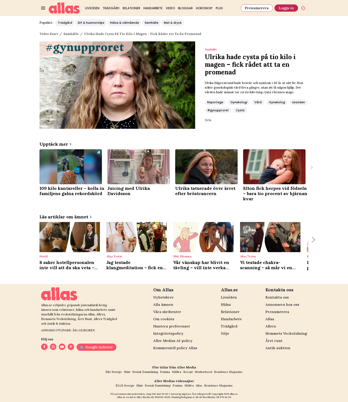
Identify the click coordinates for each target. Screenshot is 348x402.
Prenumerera (257, 8)
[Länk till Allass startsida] (64, 8)
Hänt (127, 372)
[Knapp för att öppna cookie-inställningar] (303, 8)
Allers (270, 326)
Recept (188, 372)
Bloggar (185, 8)
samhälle (71, 34)
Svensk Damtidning (145, 372)
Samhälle (151, 23)
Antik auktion (277, 348)
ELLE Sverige (125, 385)
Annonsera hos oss (282, 304)
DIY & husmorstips (91, 23)
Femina (165, 372)
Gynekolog (277, 102)
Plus (219, 8)
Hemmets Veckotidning (286, 333)
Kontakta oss (277, 297)
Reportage (215, 102)
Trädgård (111, 8)
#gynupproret (218, 110)
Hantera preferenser (171, 326)
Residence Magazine (228, 372)
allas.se (234, 393)
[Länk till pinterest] (71, 347)
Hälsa (226, 304)
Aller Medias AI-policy (173, 340)
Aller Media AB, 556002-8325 (153, 397)
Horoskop (204, 8)
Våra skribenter (167, 311)
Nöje (225, 333)
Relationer (131, 8)
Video (170, 8)
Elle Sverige (114, 372)
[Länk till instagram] (53, 347)
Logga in (286, 8)
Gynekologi (238, 102)
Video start (48, 34)
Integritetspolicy (168, 333)
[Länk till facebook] (44, 347)
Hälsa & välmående (124, 23)
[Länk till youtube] (62, 347)
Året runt (274, 340)
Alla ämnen (163, 304)
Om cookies (163, 319)
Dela (208, 120)
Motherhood (203, 372)
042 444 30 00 (160, 393)
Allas (269, 319)
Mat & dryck (173, 23)
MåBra (176, 372)
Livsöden (92, 8)
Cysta (240, 110)
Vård (258, 102)
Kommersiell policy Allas (175, 348)
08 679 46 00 (223, 397)
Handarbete (153, 8)
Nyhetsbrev (163, 297)
